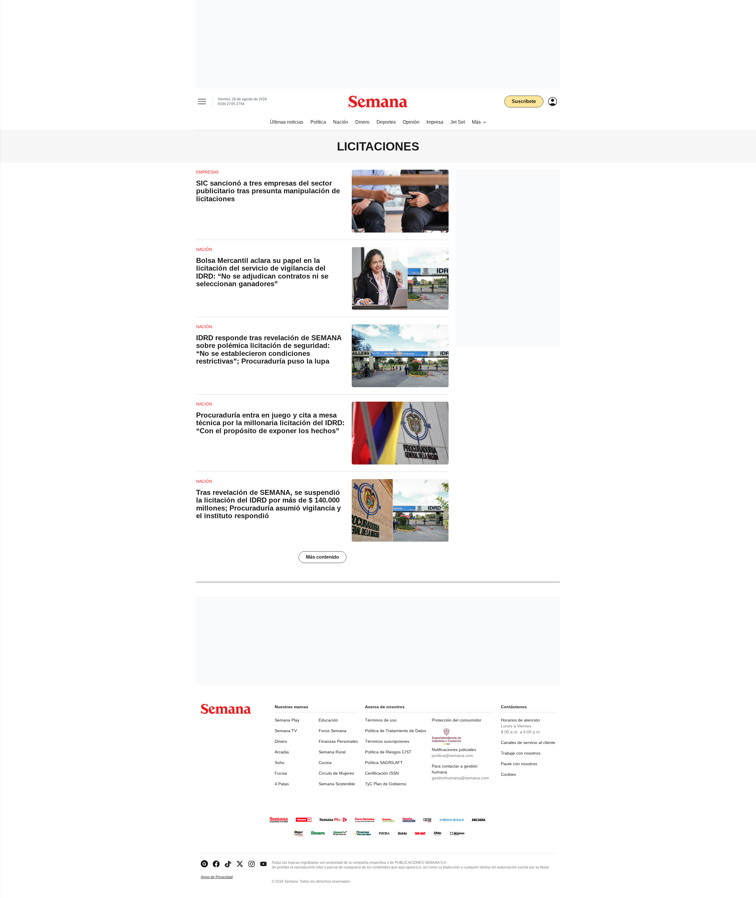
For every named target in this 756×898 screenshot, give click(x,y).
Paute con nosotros (519, 763)
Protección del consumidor (456, 720)
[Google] (204, 864)
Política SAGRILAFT (384, 762)
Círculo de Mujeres (336, 773)
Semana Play (287, 720)
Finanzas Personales (338, 741)
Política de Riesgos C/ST (388, 752)
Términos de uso (381, 720)
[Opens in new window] (216, 864)
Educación (328, 720)
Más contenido (322, 557)
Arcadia (282, 752)
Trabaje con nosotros (520, 753)
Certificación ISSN (382, 773)
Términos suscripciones (387, 741)
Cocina (325, 762)
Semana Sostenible (337, 783)
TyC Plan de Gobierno (385, 783)
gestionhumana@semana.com (460, 778)
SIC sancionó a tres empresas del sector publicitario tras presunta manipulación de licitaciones (268, 191)
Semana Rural (332, 752)
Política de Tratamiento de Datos (395, 730)
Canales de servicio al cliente (528, 742)
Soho (279, 762)
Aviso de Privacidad (223, 877)
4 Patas (282, 783)
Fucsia (281, 773)
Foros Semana (332, 730)
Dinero (281, 741)
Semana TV (286, 730)
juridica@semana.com (452, 755)
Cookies (508, 774)
